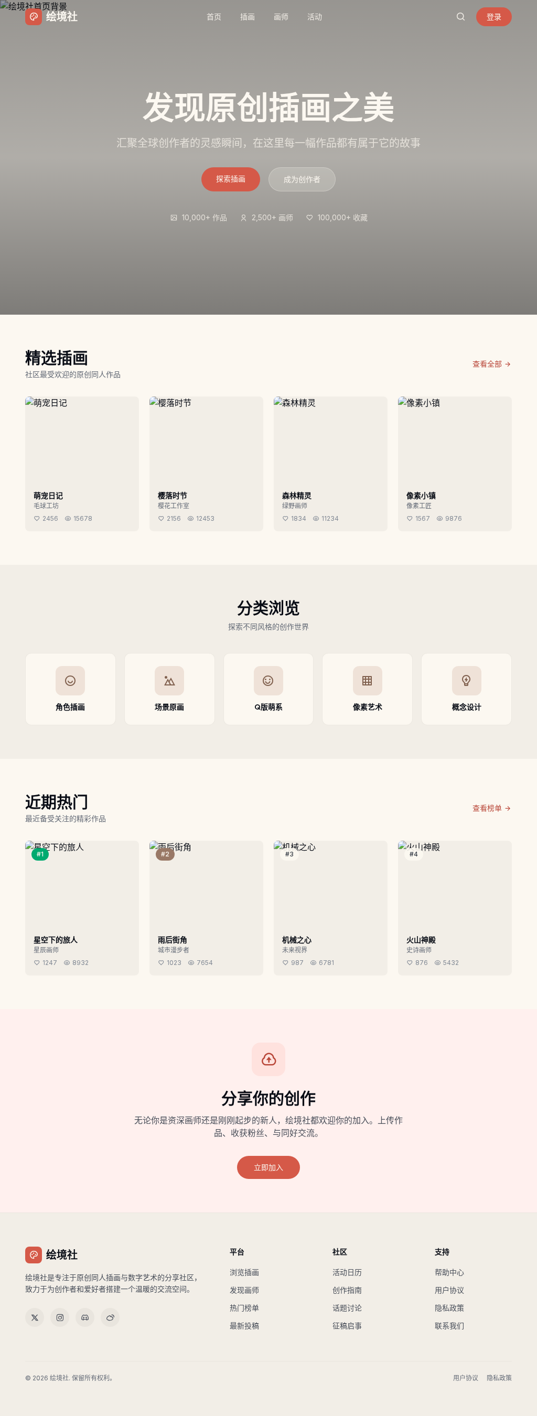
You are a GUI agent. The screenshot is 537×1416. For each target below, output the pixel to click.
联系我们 (449, 1325)
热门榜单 (244, 1307)
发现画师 (244, 1289)
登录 (494, 16)
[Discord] (85, 1317)
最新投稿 (244, 1325)
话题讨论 (347, 1307)
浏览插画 (244, 1272)
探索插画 (230, 178)
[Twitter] (34, 1317)
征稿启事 (347, 1325)
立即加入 (268, 1167)
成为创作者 (302, 179)
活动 (314, 16)
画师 (281, 16)
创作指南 (347, 1289)
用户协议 (449, 1289)
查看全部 (487, 363)
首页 (214, 16)
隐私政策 (449, 1307)
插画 (247, 16)
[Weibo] (110, 1317)
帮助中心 (449, 1272)
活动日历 (347, 1272)
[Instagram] (59, 1317)
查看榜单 (487, 807)
